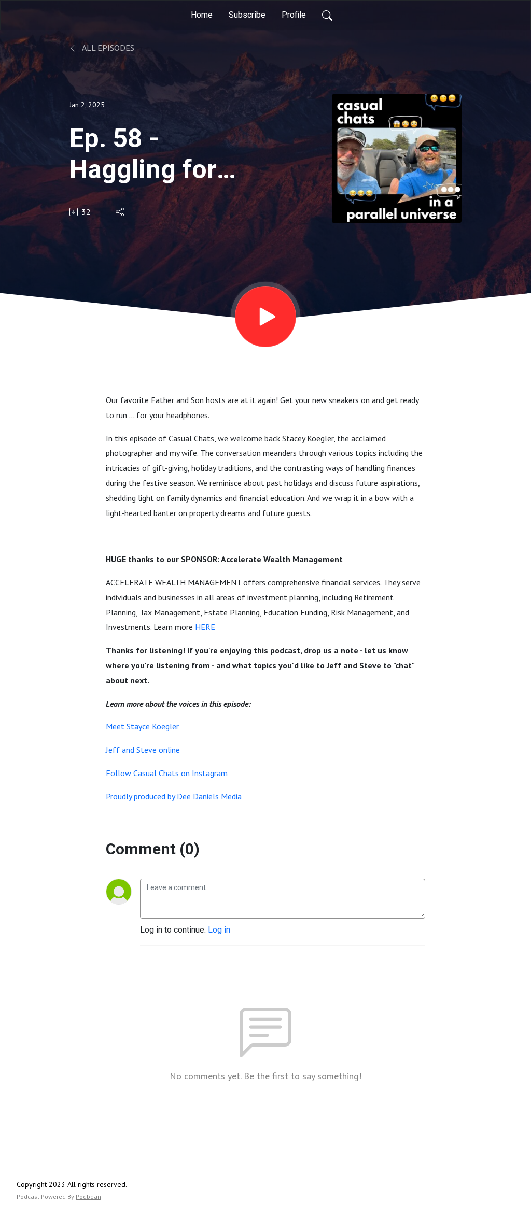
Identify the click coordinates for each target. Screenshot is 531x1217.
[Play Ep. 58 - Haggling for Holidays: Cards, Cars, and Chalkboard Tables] (265, 316)
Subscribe (247, 15)
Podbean (88, 1196)
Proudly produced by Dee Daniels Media (174, 796)
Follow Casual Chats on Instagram (167, 773)
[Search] (327, 15)
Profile (294, 15)
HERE (205, 627)
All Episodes (107, 47)
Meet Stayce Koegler (142, 726)
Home (202, 15)
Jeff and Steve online (143, 749)
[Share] (121, 212)
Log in (219, 930)
